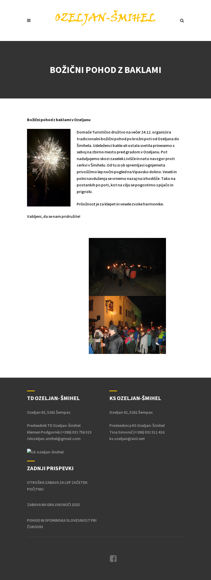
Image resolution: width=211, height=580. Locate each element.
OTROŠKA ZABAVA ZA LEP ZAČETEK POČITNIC (57, 486)
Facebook (113, 558)
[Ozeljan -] (106, 18)
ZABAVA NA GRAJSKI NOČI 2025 (53, 504)
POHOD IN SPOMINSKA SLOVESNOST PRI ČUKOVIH (61, 523)
